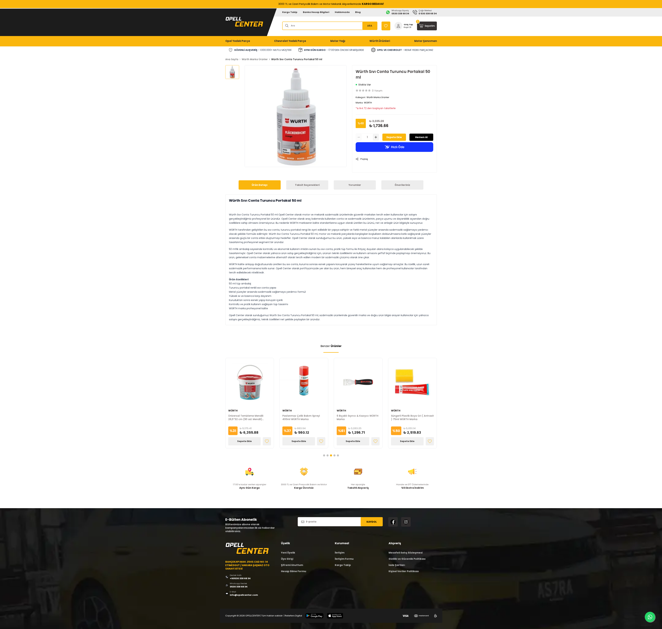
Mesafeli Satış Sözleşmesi (406, 552)
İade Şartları (397, 565)
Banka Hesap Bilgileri (316, 12)
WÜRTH (368, 102)
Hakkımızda (342, 12)
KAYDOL (372, 522)
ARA (369, 25)
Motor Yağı (337, 41)
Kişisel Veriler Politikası (404, 571)
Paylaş (364, 159)
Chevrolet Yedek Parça (290, 41)
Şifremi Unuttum (292, 565)
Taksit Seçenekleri (307, 185)
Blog (358, 12)
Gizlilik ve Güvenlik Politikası (407, 559)
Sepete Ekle (394, 137)
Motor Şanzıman (425, 41)
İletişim (339, 552)
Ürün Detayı (260, 185)
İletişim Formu (344, 559)
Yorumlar (355, 185)
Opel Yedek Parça (237, 41)
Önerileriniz (402, 185)
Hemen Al (421, 137)
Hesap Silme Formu (293, 571)
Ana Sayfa (231, 59)
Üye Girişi (287, 559)
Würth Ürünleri (379, 41)
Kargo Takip (289, 12)
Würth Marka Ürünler (255, 59)
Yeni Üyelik (288, 552)
